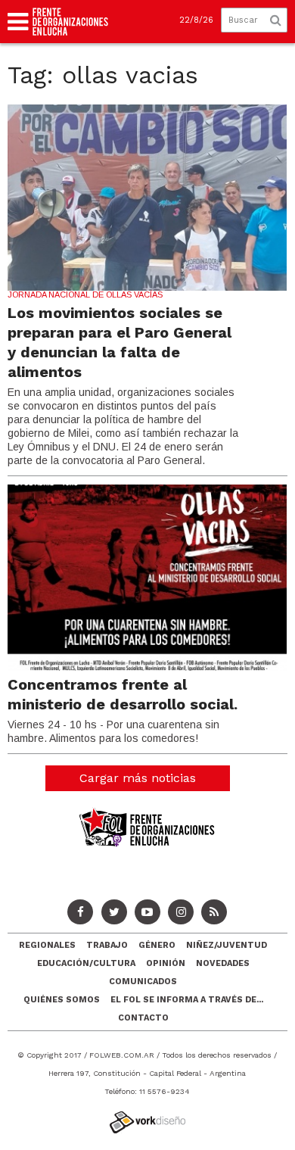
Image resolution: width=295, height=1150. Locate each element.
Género (156, 945)
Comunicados (143, 981)
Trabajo (107, 945)
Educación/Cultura (86, 963)
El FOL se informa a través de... (186, 1000)
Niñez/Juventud (226, 945)
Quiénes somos (61, 1000)
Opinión (165, 963)
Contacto (143, 1018)
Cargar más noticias (137, 778)
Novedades (223, 963)
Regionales (47, 945)
